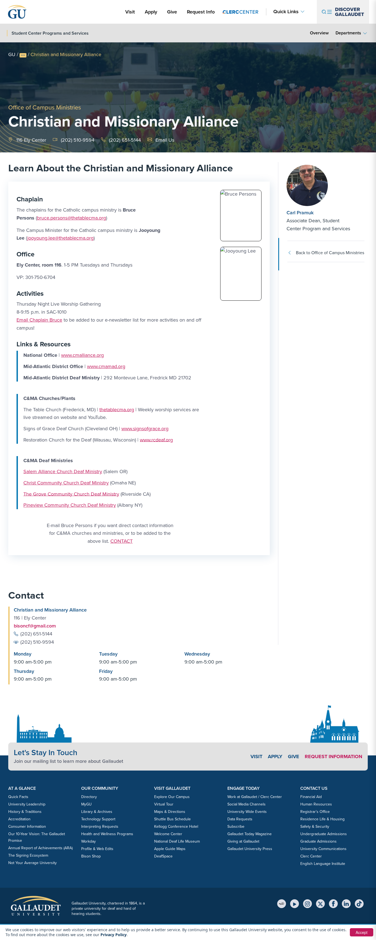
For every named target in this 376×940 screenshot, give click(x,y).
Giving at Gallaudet (243, 841)
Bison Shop (91, 856)
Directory (89, 797)
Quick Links (286, 11)
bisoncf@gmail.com (35, 625)
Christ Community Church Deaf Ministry (66, 482)
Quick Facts (18, 797)
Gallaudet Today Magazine (249, 834)
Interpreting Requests (99, 826)
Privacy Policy (113, 934)
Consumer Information (27, 826)
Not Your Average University (32, 863)
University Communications (323, 849)
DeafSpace (163, 856)
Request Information (333, 756)
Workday (88, 841)
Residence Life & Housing (322, 819)
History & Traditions (25, 812)
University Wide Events (247, 812)
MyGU (86, 804)
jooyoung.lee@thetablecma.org (60, 238)
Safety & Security (314, 826)
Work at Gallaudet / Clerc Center (254, 797)
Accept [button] (361, 932)
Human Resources (316, 804)
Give (172, 11)
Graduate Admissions (318, 841)
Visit (130, 11)
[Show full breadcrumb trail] (23, 55)
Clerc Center (311, 856)
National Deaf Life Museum (177, 841)
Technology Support (98, 819)
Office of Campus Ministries (44, 107)
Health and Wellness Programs (107, 834)
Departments (348, 33)
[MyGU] (281, 903)
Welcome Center (168, 834)
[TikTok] (359, 903)
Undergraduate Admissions (323, 834)
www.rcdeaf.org (156, 439)
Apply (152, 11)
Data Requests (239, 819)
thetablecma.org (116, 409)
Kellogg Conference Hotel (176, 826)
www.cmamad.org (106, 366)
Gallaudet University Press (249, 849)
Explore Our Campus (172, 797)
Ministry (93, 471)
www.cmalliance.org (82, 355)
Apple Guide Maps (170, 849)
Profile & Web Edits (97, 849)
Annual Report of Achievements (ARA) (40, 848)
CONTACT (121, 541)
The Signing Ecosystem (28, 855)
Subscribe (235, 826)
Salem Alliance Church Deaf (53, 471)
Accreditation (19, 819)
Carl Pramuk (300, 212)
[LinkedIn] (346, 903)
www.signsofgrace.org (144, 428)
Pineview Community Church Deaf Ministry (69, 505)
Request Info (201, 11)
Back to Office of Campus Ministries (330, 253)
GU (11, 54)
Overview (319, 33)
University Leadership (26, 804)
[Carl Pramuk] (320, 185)
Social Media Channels (246, 804)
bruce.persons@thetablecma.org (71, 217)
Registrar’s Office (315, 812)
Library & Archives (96, 812)
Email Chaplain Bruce (39, 320)
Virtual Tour (163, 804)
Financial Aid (311, 797)
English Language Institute (322, 864)
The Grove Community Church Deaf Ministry (71, 493)
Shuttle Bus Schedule (172, 819)
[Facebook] (333, 903)
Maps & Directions (169, 812)
